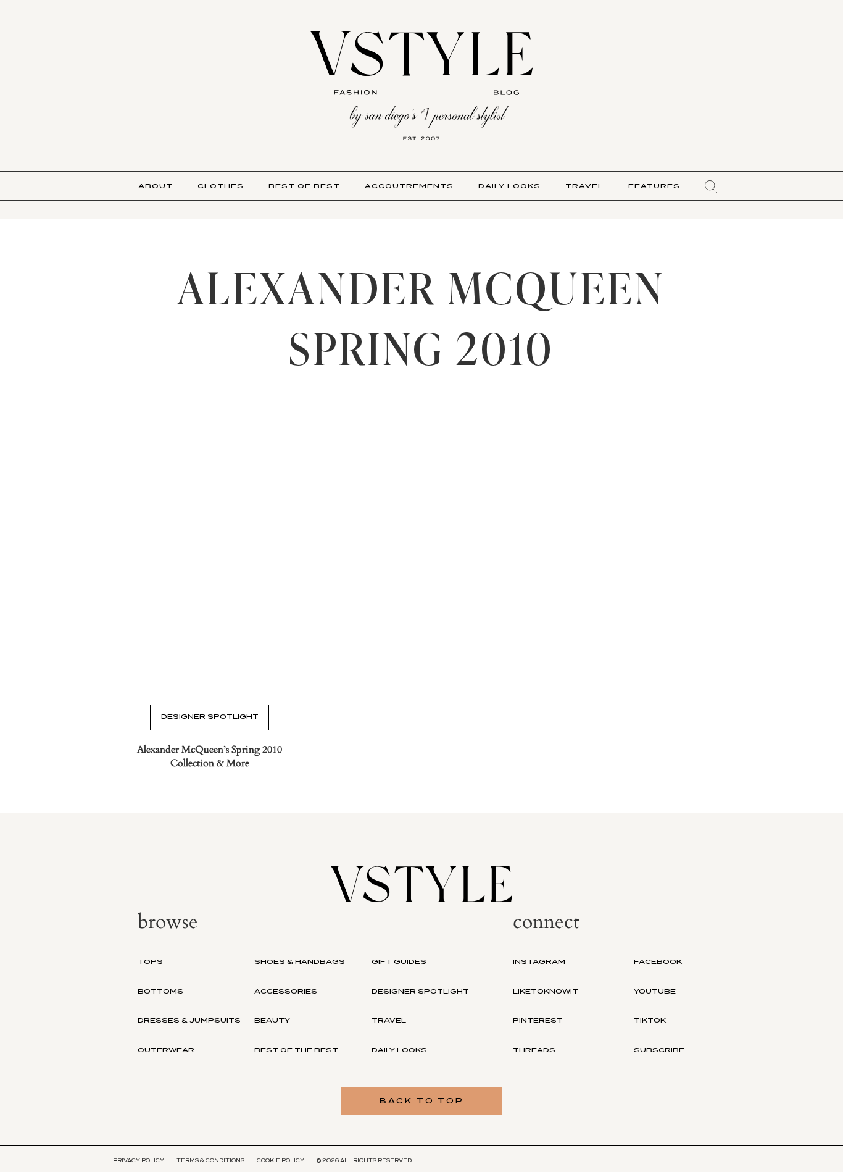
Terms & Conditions (210, 1160)
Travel (584, 186)
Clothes (220, 186)
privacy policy (138, 1160)
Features (654, 186)
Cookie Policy (280, 1160)
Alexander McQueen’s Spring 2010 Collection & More (209, 756)
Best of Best (304, 186)
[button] (711, 186)
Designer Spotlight (210, 716)
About (155, 186)
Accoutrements (409, 186)
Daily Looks (509, 186)
